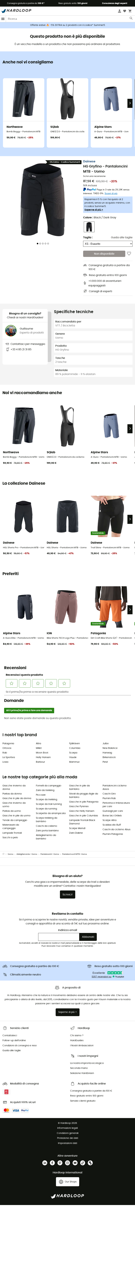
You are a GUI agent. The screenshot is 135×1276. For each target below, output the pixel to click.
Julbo (106, 743)
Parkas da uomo (11, 811)
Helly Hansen (43, 757)
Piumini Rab (109, 798)
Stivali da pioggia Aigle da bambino (83, 795)
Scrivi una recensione (94, 176)
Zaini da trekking (45, 790)
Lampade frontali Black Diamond (82, 822)
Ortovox (6, 748)
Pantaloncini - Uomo (49, 854)
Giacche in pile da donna (16, 798)
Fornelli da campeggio (48, 786)
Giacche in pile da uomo (16, 816)
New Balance (110, 748)
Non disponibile (104, 253)
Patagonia (8, 743)
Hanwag (107, 753)
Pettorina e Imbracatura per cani (116, 805)
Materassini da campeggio (10, 827)
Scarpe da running (46, 809)
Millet (39, 748)
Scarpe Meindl (77, 828)
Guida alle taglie (122, 237)
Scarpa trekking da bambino (46, 820)
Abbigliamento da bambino (46, 837)
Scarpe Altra (109, 820)
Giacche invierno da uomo (14, 805)
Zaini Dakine (76, 833)
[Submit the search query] (131, 19)
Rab (4, 753)
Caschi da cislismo (46, 826)
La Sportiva (8, 757)
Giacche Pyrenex (79, 806)
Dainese (89, 161)
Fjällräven (74, 743)
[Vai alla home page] (5, 854)
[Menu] (3, 19)
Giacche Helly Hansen (81, 811)
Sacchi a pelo (10, 837)
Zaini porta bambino (47, 831)
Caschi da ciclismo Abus (116, 829)
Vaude (73, 757)
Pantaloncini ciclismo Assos (115, 787)
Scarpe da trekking (46, 799)
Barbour (40, 762)
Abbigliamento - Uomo (26, 854)
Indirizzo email (67, 930)
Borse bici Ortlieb (112, 816)
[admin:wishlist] (129, 254)
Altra (38, 743)
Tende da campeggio (14, 820)
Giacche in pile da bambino (79, 787)
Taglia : (88, 237)
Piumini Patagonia (113, 834)
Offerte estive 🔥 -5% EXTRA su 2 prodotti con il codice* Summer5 (67, 25)
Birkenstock (109, 757)
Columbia (74, 748)
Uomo (10, 854)
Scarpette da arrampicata (51, 813)
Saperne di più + (93, 210)
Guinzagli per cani (113, 811)
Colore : (99, 217)
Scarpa (73, 753)
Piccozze (41, 795)
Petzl (105, 762)
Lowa (5, 762)
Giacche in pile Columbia (83, 816)
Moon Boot (42, 753)
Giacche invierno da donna (14, 787)
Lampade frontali (12, 833)
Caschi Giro (109, 794)
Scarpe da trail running (49, 804)
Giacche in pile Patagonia (83, 802)
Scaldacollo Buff (112, 825)
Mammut (74, 762)
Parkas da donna (12, 794)
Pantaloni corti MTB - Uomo (74, 854)
